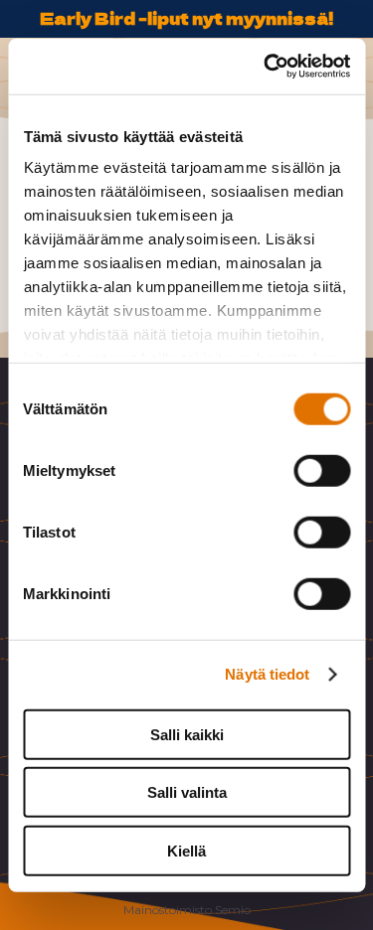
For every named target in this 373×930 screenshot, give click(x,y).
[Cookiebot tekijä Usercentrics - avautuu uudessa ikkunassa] (265, 66)
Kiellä (186, 850)
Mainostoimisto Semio (187, 909)
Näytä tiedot (267, 674)
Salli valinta (187, 792)
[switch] (321, 470)
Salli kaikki (187, 733)
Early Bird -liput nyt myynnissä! (186, 18)
